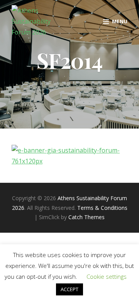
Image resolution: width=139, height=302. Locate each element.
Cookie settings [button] (106, 276)
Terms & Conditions (102, 207)
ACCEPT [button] (69, 289)
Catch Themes (86, 217)
